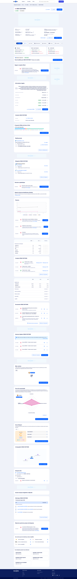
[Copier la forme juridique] (35, 35)
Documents (57, 43)
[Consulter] (44, 309)
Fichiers (23, 573)
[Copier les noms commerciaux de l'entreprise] (47, 97)
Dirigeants (45, 43)
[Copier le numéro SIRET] (22, 32)
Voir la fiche (46, 165)
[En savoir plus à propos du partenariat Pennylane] (47, 541)
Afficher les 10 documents (43, 274)
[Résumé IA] (42, 309)
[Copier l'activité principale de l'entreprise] (47, 88)
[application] (31, 207)
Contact (31, 43)
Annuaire (23, 574)
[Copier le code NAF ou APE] (33, 32)
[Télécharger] (47, 309)
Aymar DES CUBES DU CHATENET (22, 506)
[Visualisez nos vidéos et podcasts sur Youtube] (57, 575)
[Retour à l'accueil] (16, 571)
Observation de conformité (21, 163)
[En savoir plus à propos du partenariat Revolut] (30, 541)
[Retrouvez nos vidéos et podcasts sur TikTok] (59, 575)
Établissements (38, 43)
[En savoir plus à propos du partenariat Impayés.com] (47, 539)
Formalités (28, 1)
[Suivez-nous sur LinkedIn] (53, 575)
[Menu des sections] (15, 43)
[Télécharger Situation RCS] (47, 100)
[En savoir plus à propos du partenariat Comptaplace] (30, 544)
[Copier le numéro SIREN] (20, 29)
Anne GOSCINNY (46, 32)
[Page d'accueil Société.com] (15, 1)
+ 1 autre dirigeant (52, 32)
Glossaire (38, 573)
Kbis (26, 43)
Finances (51, 43)
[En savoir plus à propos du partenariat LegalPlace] (30, 539)
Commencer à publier (45, 338)
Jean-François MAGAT (21, 478)
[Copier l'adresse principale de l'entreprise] (57, 29)
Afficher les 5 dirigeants (43, 177)
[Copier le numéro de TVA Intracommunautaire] (21, 35)
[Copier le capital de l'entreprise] (47, 95)
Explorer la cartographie (43, 464)
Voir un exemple (27, 72)
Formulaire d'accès (17, 195)
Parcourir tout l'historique (43, 517)
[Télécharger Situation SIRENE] (47, 103)
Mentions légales (43, 37)
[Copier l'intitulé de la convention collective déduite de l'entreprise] (47, 92)
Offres (33, 1)
